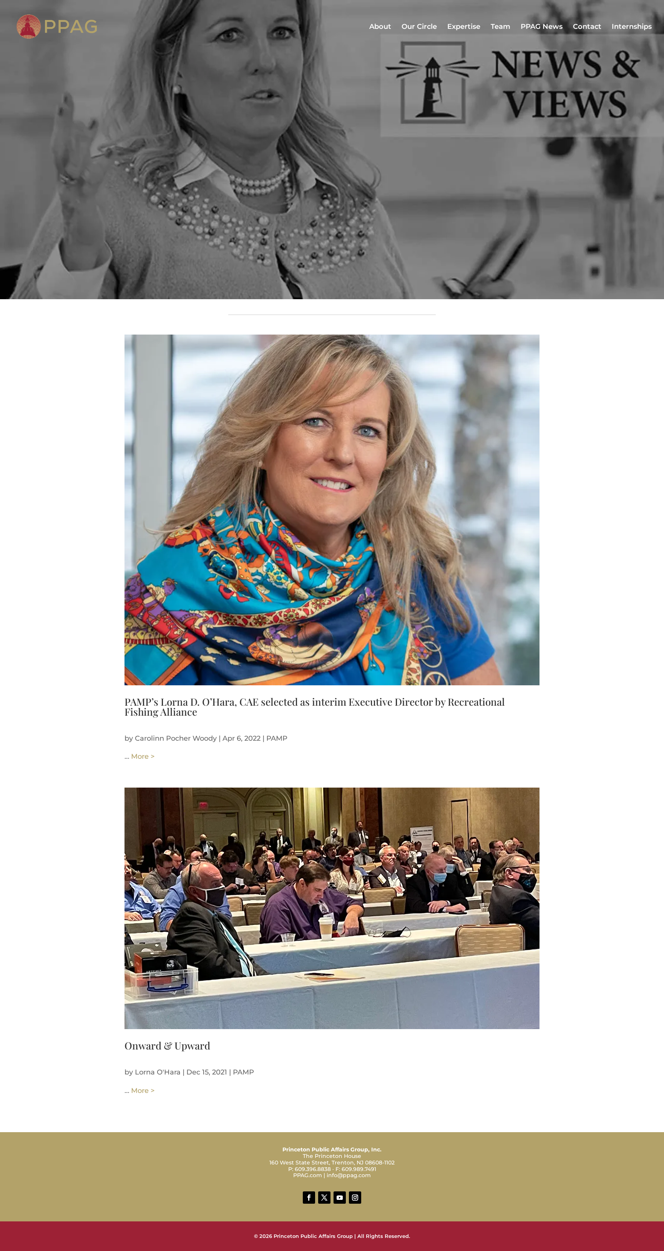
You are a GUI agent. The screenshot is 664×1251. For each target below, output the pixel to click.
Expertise (463, 27)
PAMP (276, 738)
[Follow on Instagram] (355, 1197)
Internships (632, 27)
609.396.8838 (313, 1169)
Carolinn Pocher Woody (176, 738)
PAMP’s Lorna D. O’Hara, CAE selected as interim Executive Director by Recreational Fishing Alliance (314, 706)
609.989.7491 (359, 1169)
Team (500, 27)
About (380, 27)
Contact (587, 27)
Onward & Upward (167, 1045)
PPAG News (542, 27)
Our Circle (419, 27)
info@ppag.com (349, 1175)
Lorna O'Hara (158, 1072)
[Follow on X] (324, 1197)
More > (142, 756)
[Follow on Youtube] (340, 1197)
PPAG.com (307, 1175)
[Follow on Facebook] (309, 1197)
